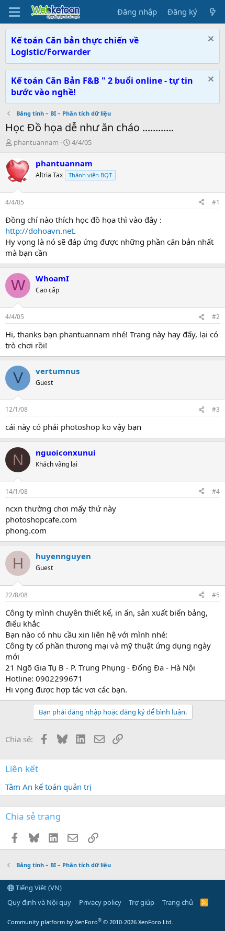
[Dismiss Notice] (209, 40)
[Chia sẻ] (201, 203)
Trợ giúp (141, 902)
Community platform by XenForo (90, 922)
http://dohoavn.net (39, 230)
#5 (216, 595)
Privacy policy (100, 902)
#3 (216, 409)
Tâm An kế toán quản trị (48, 786)
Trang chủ (177, 902)
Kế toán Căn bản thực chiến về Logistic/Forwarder (75, 46)
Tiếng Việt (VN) (38, 887)
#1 (216, 202)
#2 (216, 316)
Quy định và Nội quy (39, 902)
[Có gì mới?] (213, 11)
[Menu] (14, 12)
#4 (216, 491)
